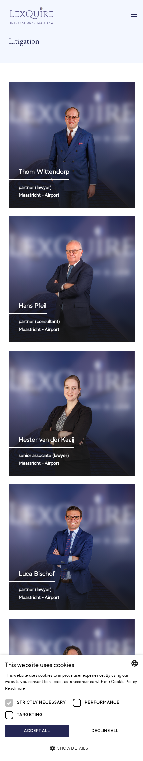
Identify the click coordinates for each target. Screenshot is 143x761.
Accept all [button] (37, 731)
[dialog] (71, 708)
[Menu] (134, 14)
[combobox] (134, 663)
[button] (71, 748)
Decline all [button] (104, 731)
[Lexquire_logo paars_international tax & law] (32, 14)
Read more (15, 689)
